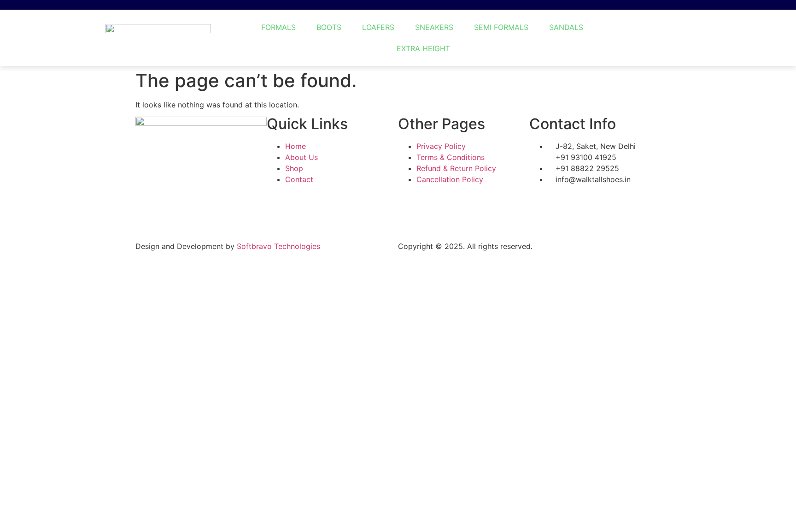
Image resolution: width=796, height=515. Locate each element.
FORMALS (278, 27)
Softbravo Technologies (278, 246)
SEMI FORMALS (501, 27)
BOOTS (328, 27)
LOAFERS (378, 27)
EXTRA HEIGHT (423, 48)
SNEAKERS (434, 27)
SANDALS (566, 27)
